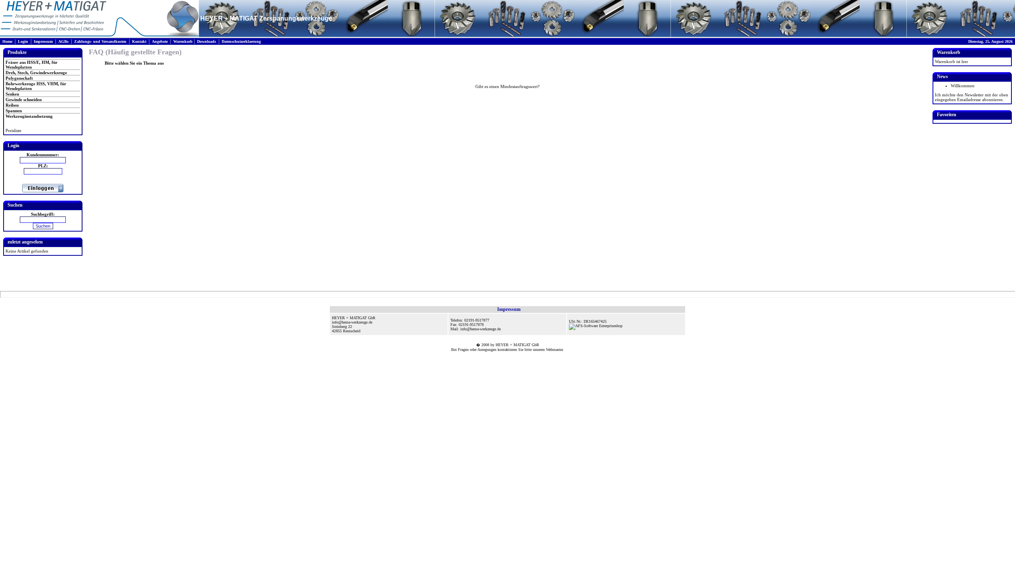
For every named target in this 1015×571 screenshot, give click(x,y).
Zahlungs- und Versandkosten (100, 41)
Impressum (43, 41)
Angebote (160, 41)
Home (7, 41)
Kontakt (139, 41)
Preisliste (13, 130)
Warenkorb (183, 41)
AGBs (63, 41)
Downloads (206, 41)
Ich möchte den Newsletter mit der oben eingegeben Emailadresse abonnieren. (971, 97)
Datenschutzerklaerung (241, 41)
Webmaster (554, 349)
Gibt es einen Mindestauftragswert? (507, 86)
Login (23, 41)
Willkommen (963, 85)
